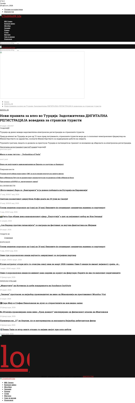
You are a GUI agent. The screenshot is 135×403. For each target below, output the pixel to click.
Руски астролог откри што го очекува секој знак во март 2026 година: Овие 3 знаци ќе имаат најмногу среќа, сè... (60, 264)
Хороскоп (8, 39)
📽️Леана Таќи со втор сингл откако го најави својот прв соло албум (35, 329)
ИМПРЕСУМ (88, 376)
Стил (6, 32)
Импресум (9, 12)
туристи (26, 147)
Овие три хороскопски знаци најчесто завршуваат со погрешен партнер (38, 255)
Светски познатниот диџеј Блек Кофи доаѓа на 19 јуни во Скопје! (34, 199)
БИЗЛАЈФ (4, 110)
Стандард (8, 238)
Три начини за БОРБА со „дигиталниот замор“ (19, 182)
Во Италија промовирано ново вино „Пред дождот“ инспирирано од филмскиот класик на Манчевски (54, 312)
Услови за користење (13, 9)
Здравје (7, 28)
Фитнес (7, 35)
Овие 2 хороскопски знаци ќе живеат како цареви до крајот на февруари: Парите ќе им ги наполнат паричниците (60, 272)
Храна (6, 30)
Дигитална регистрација (11, 147)
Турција (33, 147)
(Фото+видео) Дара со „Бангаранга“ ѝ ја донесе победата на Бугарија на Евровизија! (43, 190)
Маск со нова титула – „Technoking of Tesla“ (20, 154)
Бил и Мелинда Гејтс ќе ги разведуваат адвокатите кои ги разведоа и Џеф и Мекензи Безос (37, 178)
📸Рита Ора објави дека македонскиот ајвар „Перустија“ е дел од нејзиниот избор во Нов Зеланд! (51, 216)
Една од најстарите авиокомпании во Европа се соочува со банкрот (32, 164)
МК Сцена (8, 21)
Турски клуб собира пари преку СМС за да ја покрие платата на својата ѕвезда (32, 174)
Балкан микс (9, 24)
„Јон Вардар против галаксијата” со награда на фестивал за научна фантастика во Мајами (48, 225)
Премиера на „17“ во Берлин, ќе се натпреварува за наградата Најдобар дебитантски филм (48, 320)
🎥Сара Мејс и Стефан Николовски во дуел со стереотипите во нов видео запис (41, 303)
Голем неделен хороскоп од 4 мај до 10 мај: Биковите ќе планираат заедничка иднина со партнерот (52, 207)
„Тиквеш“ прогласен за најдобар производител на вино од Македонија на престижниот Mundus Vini (53, 294)
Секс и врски (9, 37)
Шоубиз (7, 26)
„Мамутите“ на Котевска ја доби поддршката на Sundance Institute (35, 285)
